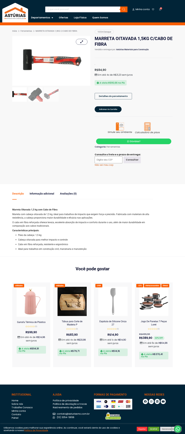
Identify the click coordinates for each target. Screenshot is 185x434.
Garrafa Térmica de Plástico (31, 322)
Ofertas (63, 17)
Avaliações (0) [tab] (68, 193)
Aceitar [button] (153, 428)
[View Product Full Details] (31, 316)
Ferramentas (26, 31)
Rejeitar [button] (142, 429)
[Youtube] (163, 401)
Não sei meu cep (104, 165)
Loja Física (80, 17)
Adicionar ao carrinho (108, 109)
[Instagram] (151, 401)
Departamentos (40, 17)
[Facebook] (145, 401)
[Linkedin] (157, 401)
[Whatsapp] (177, 429)
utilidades (19, 286)
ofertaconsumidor (152, 286)
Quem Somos (100, 17)
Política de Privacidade (36, 430)
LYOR (99, 286)
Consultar (132, 159)
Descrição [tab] (18, 193)
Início (14, 31)
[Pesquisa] (123, 9)
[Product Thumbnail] (81, 42)
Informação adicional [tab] (42, 193)
